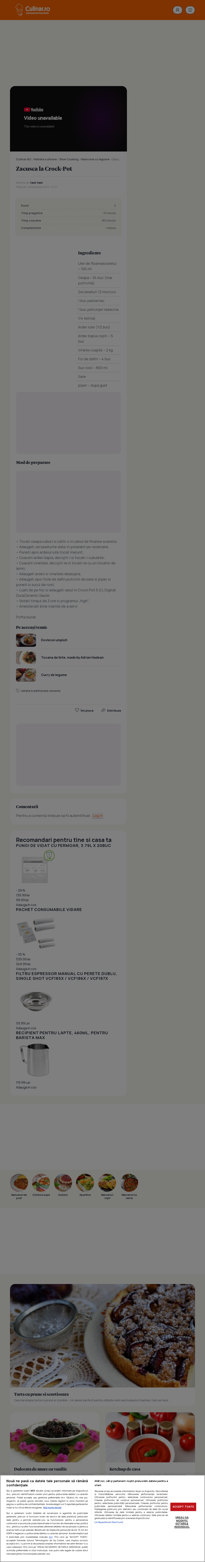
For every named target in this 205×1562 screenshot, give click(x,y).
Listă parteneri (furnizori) (108, 1522)
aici (51, 1537)
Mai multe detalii (52, 1507)
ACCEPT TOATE (183, 1507)
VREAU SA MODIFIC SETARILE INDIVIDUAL (181, 1522)
